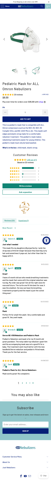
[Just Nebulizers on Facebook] (21, 476)
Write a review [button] (25, 186)
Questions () (23, 220)
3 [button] (26, 383)
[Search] (41, 6)
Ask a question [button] (25, 192)
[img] (8, 235)
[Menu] (1, 6)
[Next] (47, 39)
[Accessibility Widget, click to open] (46, 241)
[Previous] (4, 39)
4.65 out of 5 (32, 160)
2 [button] (22, 383)
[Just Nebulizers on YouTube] (25, 476)
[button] (8, 94)
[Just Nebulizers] (25, 6)
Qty (3, 107)
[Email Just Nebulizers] (30, 476)
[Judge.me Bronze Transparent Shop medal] (24, 207)
